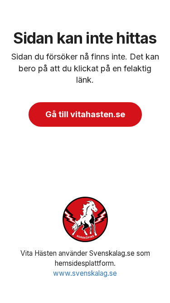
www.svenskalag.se (85, 273)
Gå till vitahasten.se (85, 114)
